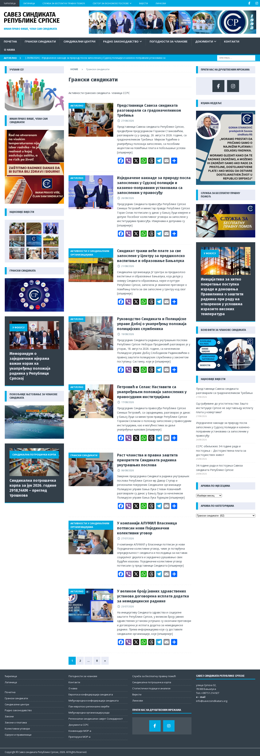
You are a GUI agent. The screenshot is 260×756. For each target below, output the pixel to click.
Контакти (231, 41)
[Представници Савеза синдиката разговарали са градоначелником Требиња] (17, 228)
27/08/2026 (127, 120)
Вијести (143, 3)
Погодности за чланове (168, 41)
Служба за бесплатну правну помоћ (63, 3)
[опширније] (124, 152)
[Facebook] (249, 3)
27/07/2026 (127, 538)
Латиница (29, 3)
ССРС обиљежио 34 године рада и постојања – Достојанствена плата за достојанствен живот (221, 450)
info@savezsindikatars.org (211, 701)
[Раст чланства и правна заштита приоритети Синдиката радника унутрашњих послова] (50, 253)
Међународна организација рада (89, 712)
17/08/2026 (127, 402)
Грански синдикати (40, 41)
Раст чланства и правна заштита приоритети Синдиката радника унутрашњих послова (147, 460)
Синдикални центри (79, 41)
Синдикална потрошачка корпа (151, 682)
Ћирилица (10, 3)
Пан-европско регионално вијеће (89, 706)
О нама (9, 49)
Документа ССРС (79, 724)
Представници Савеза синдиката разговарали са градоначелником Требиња (149, 110)
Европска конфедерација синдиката (91, 694)
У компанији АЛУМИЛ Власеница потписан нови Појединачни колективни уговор (147, 528)
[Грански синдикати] (91, 469)
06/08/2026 (127, 470)
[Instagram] (256, 3)
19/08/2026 (127, 334)
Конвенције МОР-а (80, 731)
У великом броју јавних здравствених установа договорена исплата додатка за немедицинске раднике (153, 596)
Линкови (161, 3)
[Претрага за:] (236, 57)
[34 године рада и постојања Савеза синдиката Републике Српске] (33, 241)
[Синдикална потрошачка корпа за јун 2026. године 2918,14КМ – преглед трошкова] (34, 462)
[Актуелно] (91, 120)
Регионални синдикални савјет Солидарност (96, 718)
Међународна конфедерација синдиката (94, 700)
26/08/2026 (127, 198)
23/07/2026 (127, 606)
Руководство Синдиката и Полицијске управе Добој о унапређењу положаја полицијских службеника (152, 324)
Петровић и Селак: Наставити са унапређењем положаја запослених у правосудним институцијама (152, 392)
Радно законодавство (121, 41)
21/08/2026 (127, 266)
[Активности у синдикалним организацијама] (91, 265)
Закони (9, 716)
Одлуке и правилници (18, 734)
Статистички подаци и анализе (151, 688)
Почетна (10, 41)
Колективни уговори (17, 728)
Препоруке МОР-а (79, 736)
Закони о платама (16, 722)
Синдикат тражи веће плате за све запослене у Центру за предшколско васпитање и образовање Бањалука (151, 256)
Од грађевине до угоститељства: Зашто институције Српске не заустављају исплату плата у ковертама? (224, 408)
